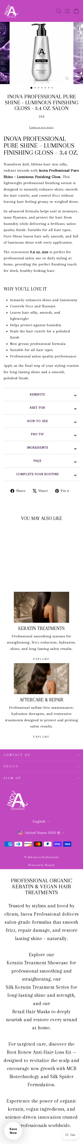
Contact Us (17, 755)
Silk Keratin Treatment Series (37, 987)
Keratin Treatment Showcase (37, 962)
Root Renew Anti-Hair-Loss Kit (39, 1052)
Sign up (12, 778)
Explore (41, 659)
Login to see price (41, 127)
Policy (11, 766)
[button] (13, 1131)
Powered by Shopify (41, 865)
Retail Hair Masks (31, 1011)
